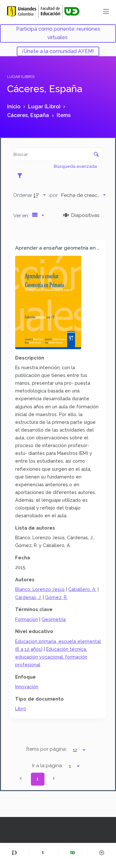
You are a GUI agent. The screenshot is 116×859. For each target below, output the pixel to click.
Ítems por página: (46, 749)
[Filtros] (21, 175)
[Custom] (14, 852)
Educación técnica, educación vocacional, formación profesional (51, 656)
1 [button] (37, 778)
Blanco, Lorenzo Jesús (40, 589)
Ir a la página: (47, 765)
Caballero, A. (82, 589)
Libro (20, 708)
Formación (26, 619)
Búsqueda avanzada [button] (76, 166)
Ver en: (21, 215)
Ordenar (22, 195)
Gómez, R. (56, 597)
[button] (20, 778)
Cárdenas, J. (28, 597)
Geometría (54, 619)
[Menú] (106, 11)
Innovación (26, 686)
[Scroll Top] (102, 852)
